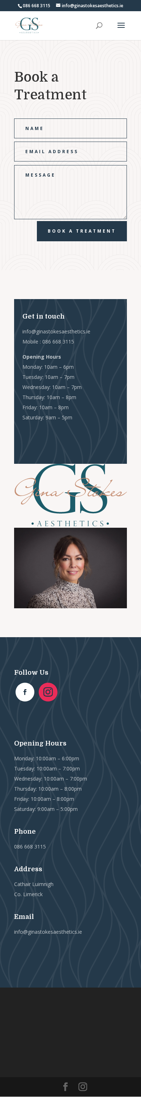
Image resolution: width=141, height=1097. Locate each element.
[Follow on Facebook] (25, 692)
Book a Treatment (82, 231)
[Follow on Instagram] (48, 692)
